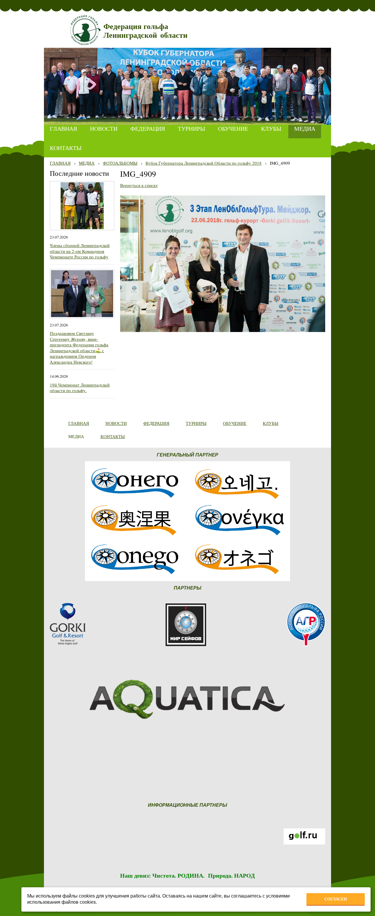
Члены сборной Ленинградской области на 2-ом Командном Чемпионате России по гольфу (80, 251)
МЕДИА (87, 163)
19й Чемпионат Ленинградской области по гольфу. (80, 388)
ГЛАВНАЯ (60, 163)
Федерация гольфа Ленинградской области (145, 31)
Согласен (335, 899)
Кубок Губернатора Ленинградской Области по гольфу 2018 (204, 163)
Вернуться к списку (139, 185)
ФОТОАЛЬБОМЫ (120, 163)
